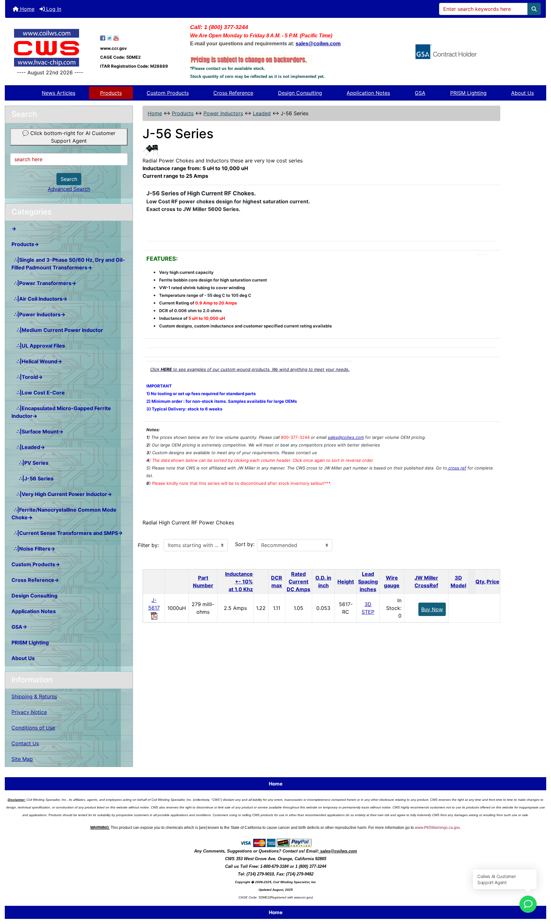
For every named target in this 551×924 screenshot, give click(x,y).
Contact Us (25, 743)
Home (26, 9)
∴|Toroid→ (27, 377)
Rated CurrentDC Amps (298, 581)
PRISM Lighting (468, 93)
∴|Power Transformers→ (43, 283)
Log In (53, 9)
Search (69, 179)
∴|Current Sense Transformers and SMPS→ (67, 533)
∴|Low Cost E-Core (38, 392)
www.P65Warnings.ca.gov (437, 827)
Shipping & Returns (34, 696)
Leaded (262, 113)
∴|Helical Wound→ (36, 361)
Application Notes (368, 93)
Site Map (22, 759)
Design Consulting (300, 93)
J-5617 (154, 604)
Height (345, 581)
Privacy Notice (29, 712)
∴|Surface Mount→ (37, 431)
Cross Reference (233, 93)
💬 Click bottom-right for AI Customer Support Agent (68, 137)
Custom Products (168, 93)
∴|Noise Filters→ (33, 548)
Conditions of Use (33, 728)
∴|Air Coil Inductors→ (39, 299)
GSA (420, 93)
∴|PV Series (29, 463)
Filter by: (148, 545)
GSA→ (19, 627)
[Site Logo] (50, 48)
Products (111, 93)
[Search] (534, 9)
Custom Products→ (35, 564)
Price (493, 581)
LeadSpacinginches (368, 581)
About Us (522, 93)
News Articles (58, 93)
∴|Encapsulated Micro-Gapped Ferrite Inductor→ (61, 412)
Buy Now (432, 609)
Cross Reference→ (35, 580)
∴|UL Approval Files (38, 345)
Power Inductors (223, 113)
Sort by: (244, 544)
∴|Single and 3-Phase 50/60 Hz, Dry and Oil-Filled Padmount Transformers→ (68, 264)
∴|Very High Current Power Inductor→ (61, 494)
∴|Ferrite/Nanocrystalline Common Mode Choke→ (63, 514)
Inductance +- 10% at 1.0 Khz (239, 581)
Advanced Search (69, 189)
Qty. (480, 581)
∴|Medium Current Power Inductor (57, 330)
